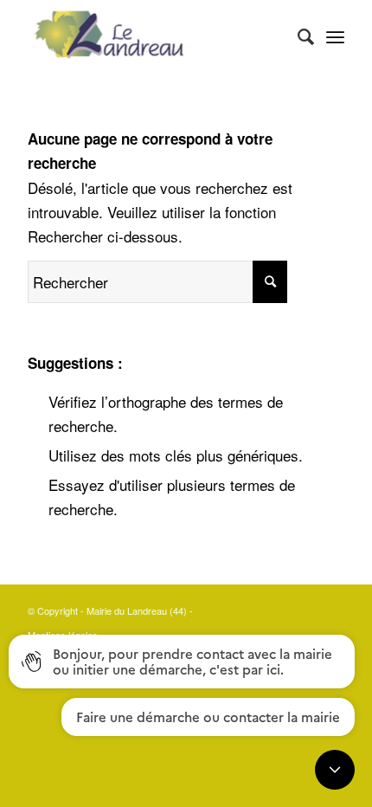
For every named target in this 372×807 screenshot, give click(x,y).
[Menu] (335, 35)
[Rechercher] (297, 35)
